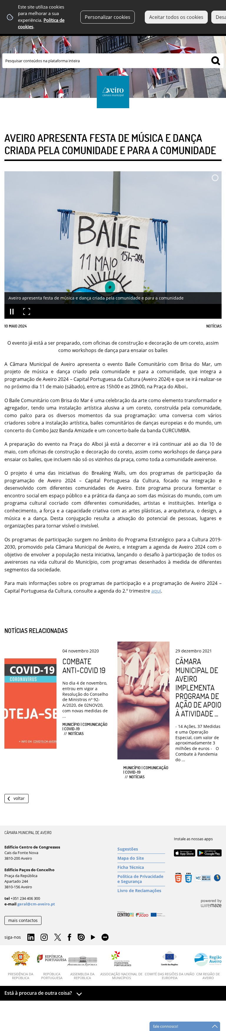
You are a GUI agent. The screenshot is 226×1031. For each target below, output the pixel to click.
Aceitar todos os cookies (176, 17)
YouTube (93, 939)
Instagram (44, 937)
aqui (156, 591)
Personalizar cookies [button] (107, 17)
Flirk (105, 937)
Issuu (81, 937)
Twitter (57, 937)
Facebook (69, 937)
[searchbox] (113, 60)
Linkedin (30, 937)
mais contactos (23, 920)
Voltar (19, 798)
